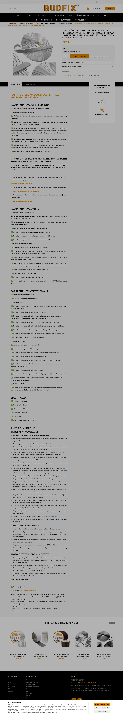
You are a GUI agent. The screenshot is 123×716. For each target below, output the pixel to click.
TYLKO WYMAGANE (102, 708)
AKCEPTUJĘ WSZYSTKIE (102, 704)
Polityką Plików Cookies (40, 711)
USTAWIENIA (102, 711)
